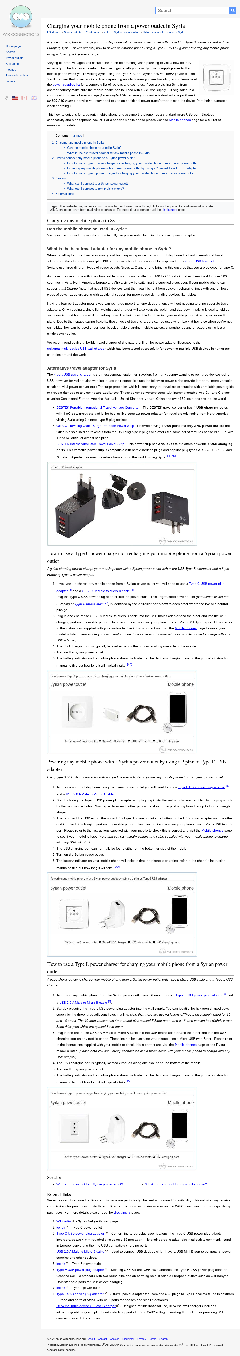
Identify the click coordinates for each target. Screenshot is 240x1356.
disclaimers (169, 209)
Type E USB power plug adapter (201, 787)
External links (65, 194)
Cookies (114, 1339)
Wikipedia (63, 1221)
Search (10, 52)
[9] (168, 455)
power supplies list (66, 84)
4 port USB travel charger (203, 261)
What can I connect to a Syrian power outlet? (97, 183)
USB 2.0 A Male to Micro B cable (106, 591)
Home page (13, 46)
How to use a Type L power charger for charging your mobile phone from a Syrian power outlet (130, 173)
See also (62, 178)
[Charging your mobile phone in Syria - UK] (34, 98)
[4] (132, 589)
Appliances (13, 63)
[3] (70, 589)
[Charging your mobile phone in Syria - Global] (7, 98)
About (91, 1339)
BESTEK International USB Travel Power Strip (90, 444)
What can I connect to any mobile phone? (95, 188)
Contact (102, 1339)
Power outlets (14, 58)
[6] (227, 786)
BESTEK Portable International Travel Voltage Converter (98, 407)
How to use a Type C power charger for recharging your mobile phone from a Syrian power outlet (132, 163)
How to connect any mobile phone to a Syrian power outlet (95, 158)
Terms (152, 1339)
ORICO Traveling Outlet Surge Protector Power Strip (95, 426)
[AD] (173, 455)
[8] (225, 994)
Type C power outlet (90, 604)
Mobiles (11, 69)
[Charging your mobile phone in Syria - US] (15, 98)
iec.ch (60, 1227)
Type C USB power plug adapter (80, 1233)
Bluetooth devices (17, 75)
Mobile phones (180, 120)
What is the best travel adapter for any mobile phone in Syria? (109, 153)
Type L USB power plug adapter (199, 995)
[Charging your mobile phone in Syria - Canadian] (24, 98)
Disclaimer (128, 1339)
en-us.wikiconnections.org (71, 1339)
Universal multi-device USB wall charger (86, 1306)
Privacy (141, 1339)
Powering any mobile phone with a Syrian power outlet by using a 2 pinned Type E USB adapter (132, 168)
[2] (106, 602)
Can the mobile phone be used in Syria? (94, 147)
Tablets (10, 81)
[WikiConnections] (20, 9)
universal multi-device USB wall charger (76, 348)
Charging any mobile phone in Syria (80, 142)
